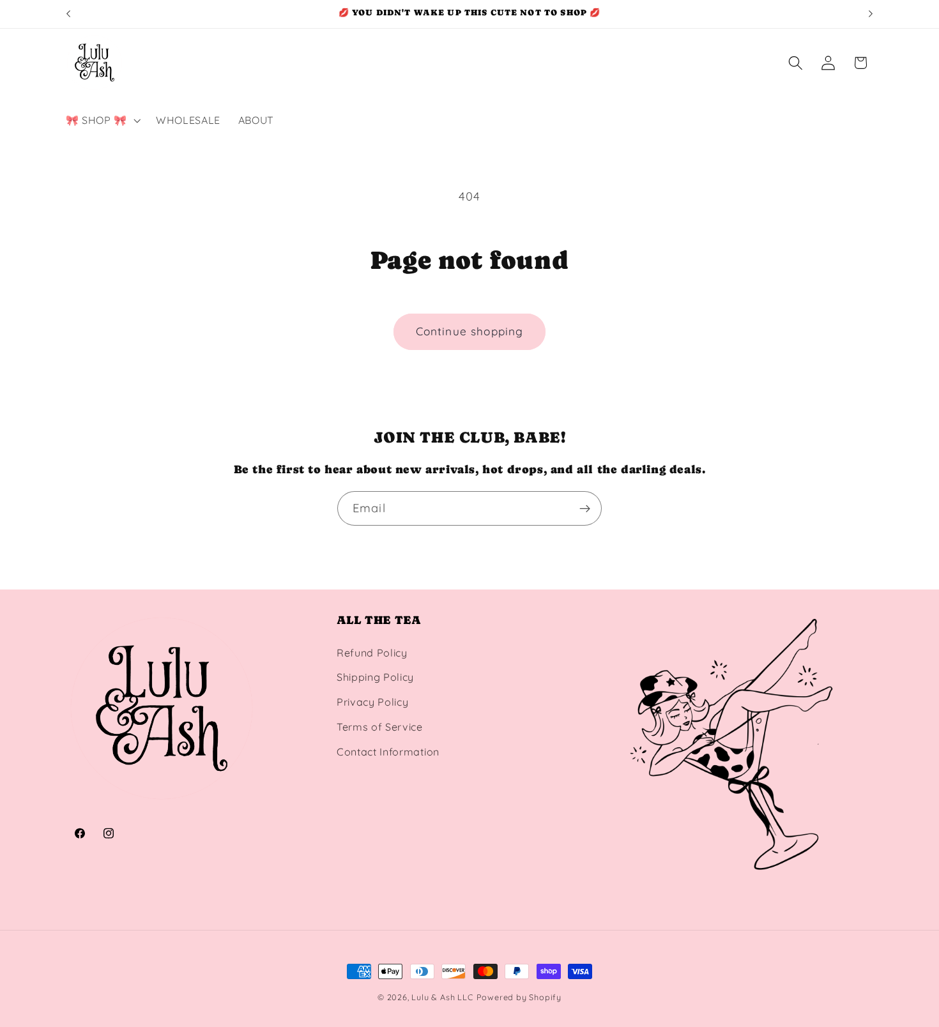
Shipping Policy (375, 677)
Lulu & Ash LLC (442, 997)
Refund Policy (372, 652)
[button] (102, 120)
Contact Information (388, 751)
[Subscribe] (585, 508)
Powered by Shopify (519, 997)
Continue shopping (470, 331)
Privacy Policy (373, 702)
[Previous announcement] (68, 14)
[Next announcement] (871, 14)
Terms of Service (380, 726)
